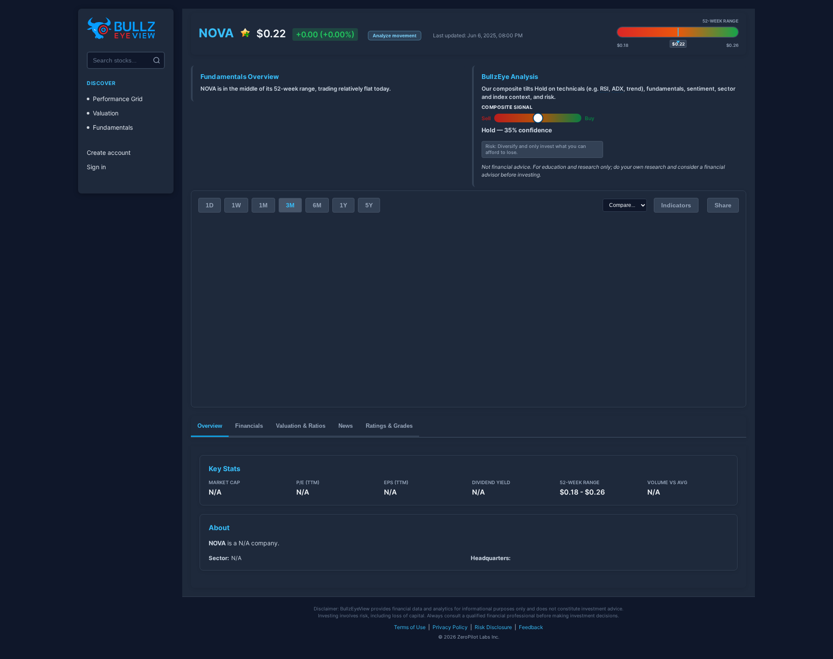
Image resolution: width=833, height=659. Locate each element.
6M (317, 205)
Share (723, 205)
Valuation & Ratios (300, 426)
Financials (249, 426)
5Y (369, 205)
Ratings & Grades (389, 426)
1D (209, 205)
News (345, 426)
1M (263, 205)
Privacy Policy (450, 627)
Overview (209, 426)
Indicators (676, 205)
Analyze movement (394, 35)
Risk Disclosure (493, 627)
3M (290, 205)
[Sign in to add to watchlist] (245, 33)
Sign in (96, 166)
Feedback (531, 627)
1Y (343, 205)
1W (236, 205)
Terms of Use (410, 627)
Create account (109, 152)
